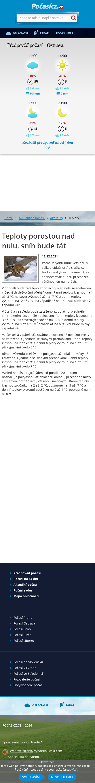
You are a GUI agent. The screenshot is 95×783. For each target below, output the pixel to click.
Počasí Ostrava (24, 623)
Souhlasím (31, 777)
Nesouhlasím (62, 777)
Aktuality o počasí (32, 218)
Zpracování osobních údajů (22, 742)
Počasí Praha (22, 617)
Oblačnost (20, 33)
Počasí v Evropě (24, 668)
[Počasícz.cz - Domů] (47, 6)
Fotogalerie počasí (26, 679)
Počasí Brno (22, 629)
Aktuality (56, 218)
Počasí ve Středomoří (28, 673)
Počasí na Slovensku (28, 662)
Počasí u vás (64, 33)
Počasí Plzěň (22, 635)
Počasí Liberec (23, 640)
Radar (44, 33)
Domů (8, 218)
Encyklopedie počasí (28, 685)
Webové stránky (21, 751)
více (73, 769)
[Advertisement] (47, 179)
